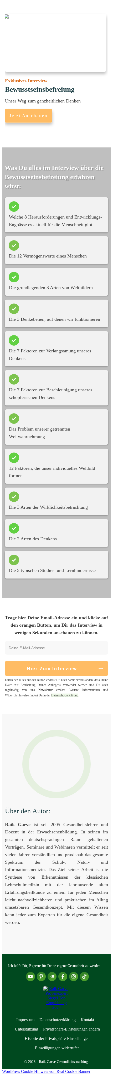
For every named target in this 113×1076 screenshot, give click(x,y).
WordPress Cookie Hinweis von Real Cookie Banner (46, 1071)
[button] (71, 1029)
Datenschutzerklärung (64, 695)
